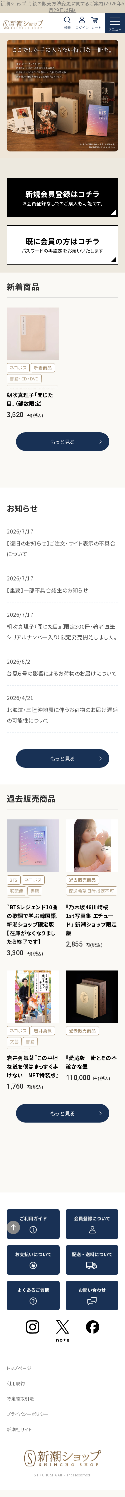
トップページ (19, 1368)
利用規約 (16, 1383)
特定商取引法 (20, 1398)
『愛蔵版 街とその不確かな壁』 (91, 1062)
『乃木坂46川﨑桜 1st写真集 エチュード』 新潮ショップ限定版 (91, 920)
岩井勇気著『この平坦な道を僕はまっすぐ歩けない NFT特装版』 (33, 1066)
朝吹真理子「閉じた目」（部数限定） (30, 399)
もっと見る (62, 442)
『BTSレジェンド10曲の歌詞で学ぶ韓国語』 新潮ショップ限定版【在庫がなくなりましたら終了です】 (33, 924)
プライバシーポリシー (28, 1414)
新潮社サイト (19, 1429)
